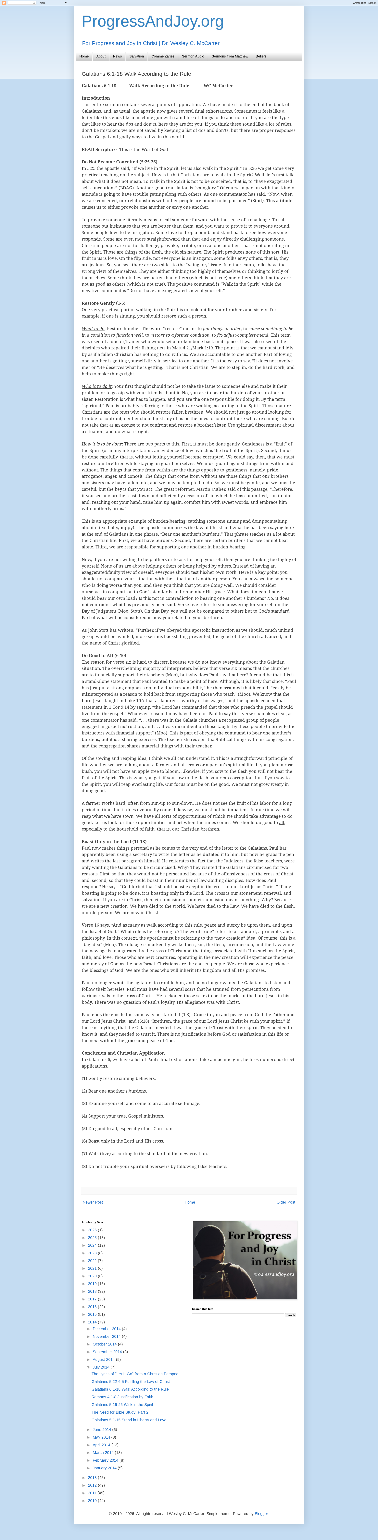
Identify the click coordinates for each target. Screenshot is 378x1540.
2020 (93, 1276)
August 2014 (104, 1359)
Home (84, 56)
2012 (93, 1485)
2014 (93, 1322)
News (117, 56)
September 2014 (108, 1352)
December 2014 (107, 1329)
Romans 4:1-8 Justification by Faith (122, 1397)
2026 (93, 1230)
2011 (92, 1493)
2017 (93, 1299)
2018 (93, 1291)
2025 (93, 1237)
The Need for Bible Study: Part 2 (120, 1412)
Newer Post (93, 1202)
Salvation (136, 56)
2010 (93, 1500)
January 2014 (105, 1468)
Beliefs (261, 56)
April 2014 (102, 1445)
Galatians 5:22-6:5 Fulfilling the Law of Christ (131, 1381)
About (101, 56)
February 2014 (106, 1460)
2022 (93, 1260)
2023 (93, 1253)
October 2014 (105, 1344)
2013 (93, 1477)
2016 (93, 1307)
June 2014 (102, 1429)
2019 (93, 1284)
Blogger (261, 1513)
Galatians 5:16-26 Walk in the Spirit (122, 1404)
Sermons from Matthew (230, 56)
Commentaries (162, 56)
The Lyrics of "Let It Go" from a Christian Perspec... (137, 1374)
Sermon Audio (193, 56)
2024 (93, 1245)
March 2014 (104, 1452)
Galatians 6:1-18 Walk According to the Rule (130, 1389)
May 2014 (102, 1437)
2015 (93, 1314)
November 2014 (107, 1336)
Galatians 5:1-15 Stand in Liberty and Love (129, 1420)
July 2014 (102, 1367)
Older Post (286, 1202)
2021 (93, 1268)
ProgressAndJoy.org (153, 21)
